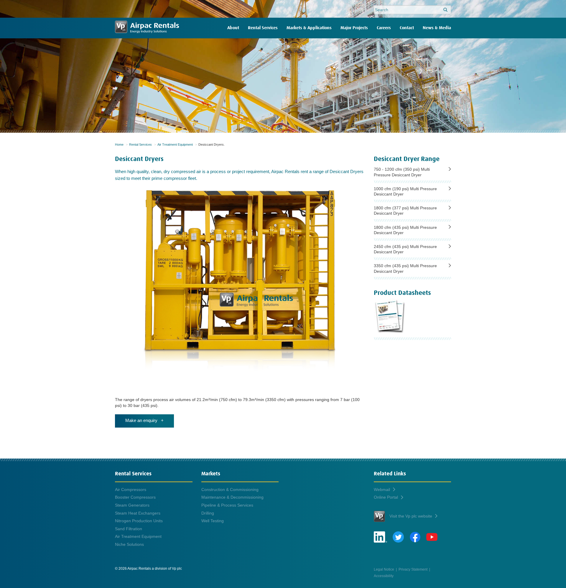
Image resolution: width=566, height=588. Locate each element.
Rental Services (263, 28)
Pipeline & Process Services (227, 505)
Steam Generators (132, 505)
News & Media (437, 28)
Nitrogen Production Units (139, 520)
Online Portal (386, 497)
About (233, 28)
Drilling (207, 513)
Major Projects (354, 28)
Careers (384, 28)
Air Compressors (130, 489)
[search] (445, 10)
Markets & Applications (309, 28)
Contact (407, 28)
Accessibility (384, 576)
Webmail (382, 489)
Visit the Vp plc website (410, 516)
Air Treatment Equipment (175, 144)
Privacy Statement (413, 569)
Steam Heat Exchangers (137, 513)
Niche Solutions (129, 544)
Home (119, 144)
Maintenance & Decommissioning (232, 497)
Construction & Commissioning (230, 489)
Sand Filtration (128, 528)
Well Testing (212, 520)
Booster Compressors (135, 497)
